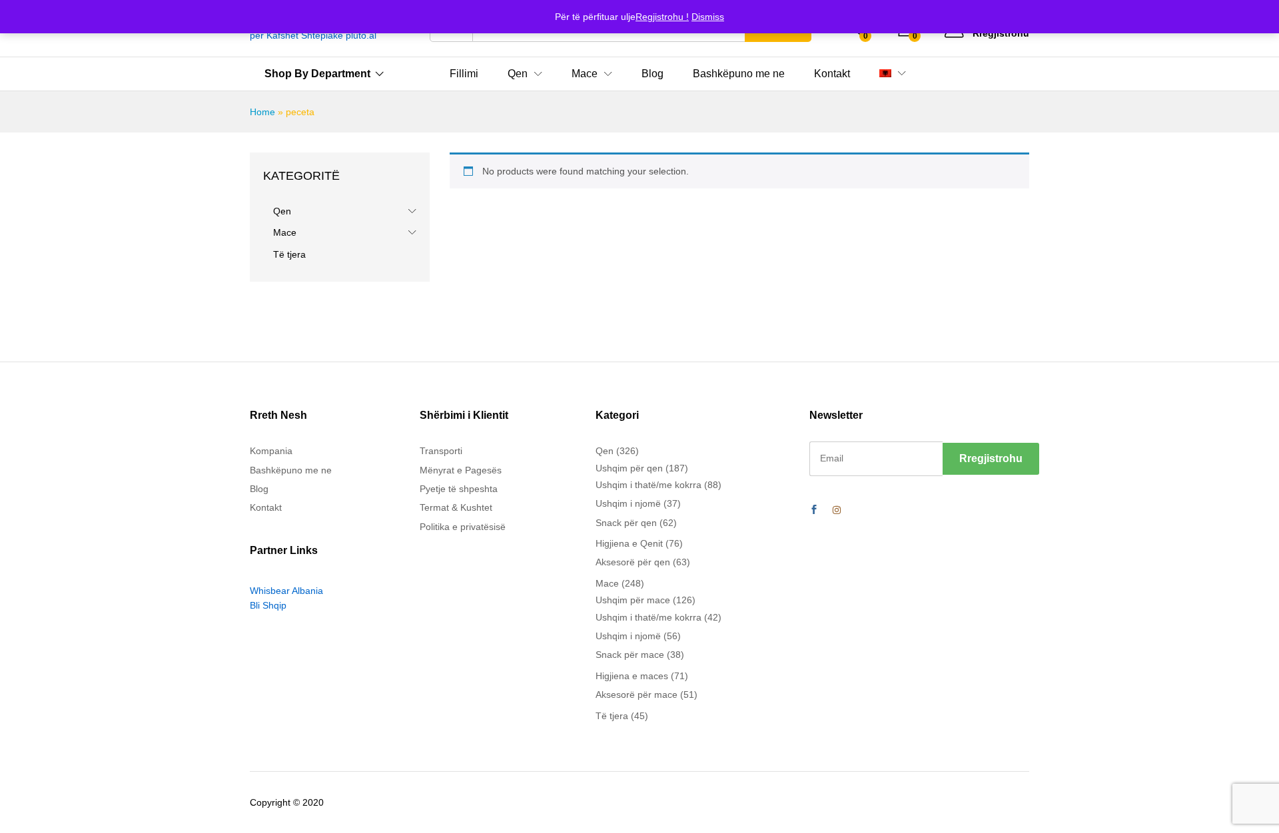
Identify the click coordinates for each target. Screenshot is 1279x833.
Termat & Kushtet (456, 507)
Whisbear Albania (286, 590)
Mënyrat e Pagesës (461, 470)
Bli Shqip (268, 605)
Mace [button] (585, 74)
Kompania (271, 450)
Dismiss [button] (707, 16)
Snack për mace (630, 654)
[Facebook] (814, 510)
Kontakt (832, 74)
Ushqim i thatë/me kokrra (648, 484)
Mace (284, 232)
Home (262, 112)
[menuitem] (885, 73)
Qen (282, 211)
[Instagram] (836, 510)
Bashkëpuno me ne (739, 74)
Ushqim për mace (633, 600)
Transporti (441, 450)
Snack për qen (626, 522)
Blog (652, 74)
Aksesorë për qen (633, 562)
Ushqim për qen (629, 468)
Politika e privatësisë (463, 526)
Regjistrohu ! (662, 16)
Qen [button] (518, 74)
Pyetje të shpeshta (459, 488)
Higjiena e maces (632, 676)
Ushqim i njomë (628, 503)
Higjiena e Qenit (629, 543)
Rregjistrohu (1001, 33)
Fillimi (464, 74)
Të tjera (289, 254)
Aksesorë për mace (636, 694)
